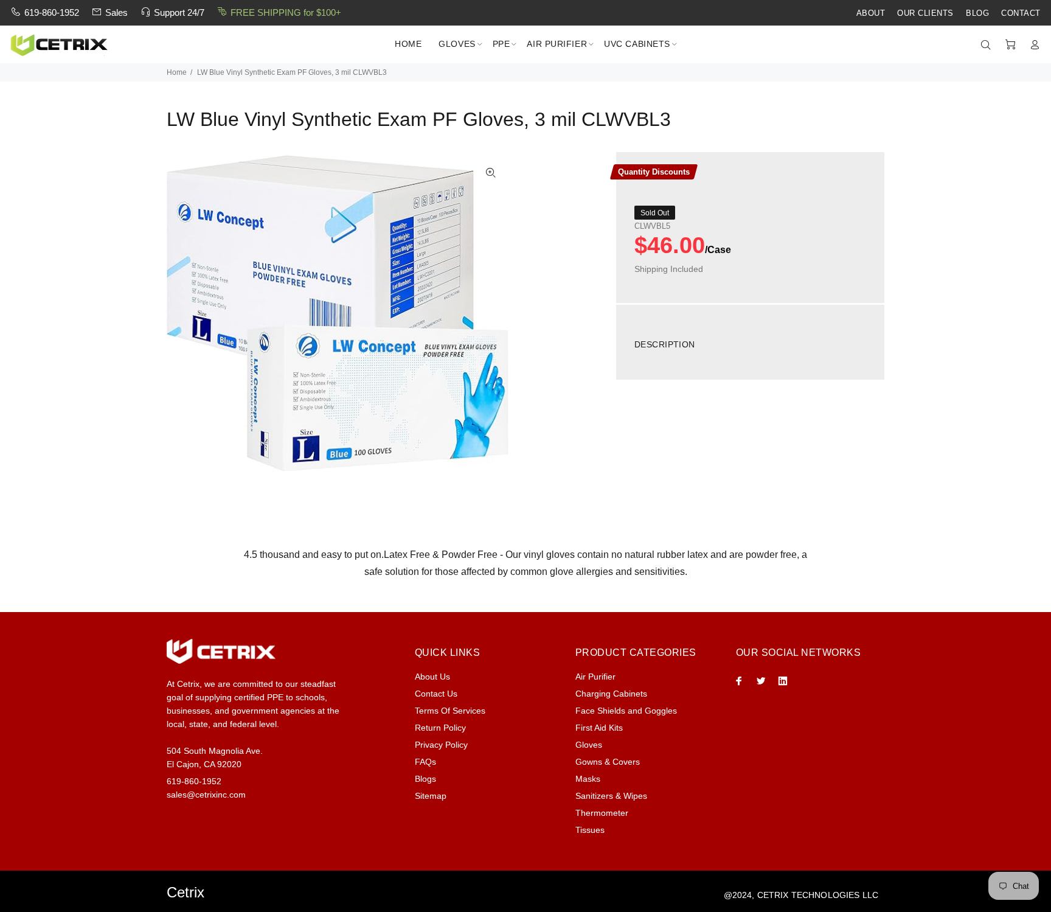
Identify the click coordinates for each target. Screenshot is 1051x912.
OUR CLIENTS (925, 13)
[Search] (988, 45)
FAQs (425, 762)
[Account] (1032, 45)
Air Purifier (595, 676)
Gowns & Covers (607, 762)
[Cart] (1010, 45)
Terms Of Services (450, 710)
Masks (587, 779)
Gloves (588, 745)
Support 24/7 (179, 12)
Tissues (590, 830)
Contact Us (436, 693)
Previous (184, 313)
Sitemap (430, 796)
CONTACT (1021, 13)
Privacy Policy (441, 745)
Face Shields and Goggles (626, 710)
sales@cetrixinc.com (206, 794)
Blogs (425, 779)
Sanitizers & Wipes (611, 796)
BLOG (977, 13)
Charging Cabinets (611, 693)
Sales (116, 12)
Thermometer (601, 813)
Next (490, 313)
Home (177, 72)
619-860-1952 (51, 12)
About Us (432, 676)
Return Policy (440, 728)
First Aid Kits (599, 728)
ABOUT (871, 13)
